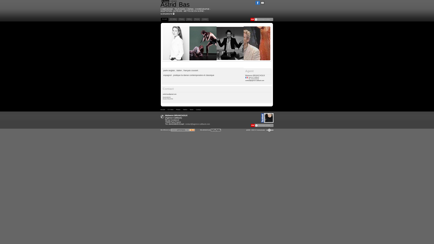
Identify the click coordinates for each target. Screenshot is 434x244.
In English (174, 1)
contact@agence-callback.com (254, 80)
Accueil (162, 109)
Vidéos (185, 109)
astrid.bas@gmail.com (169, 94)
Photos (178, 109)
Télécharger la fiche (263, 19)
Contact (198, 109)
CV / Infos (171, 109)
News (192, 109)
